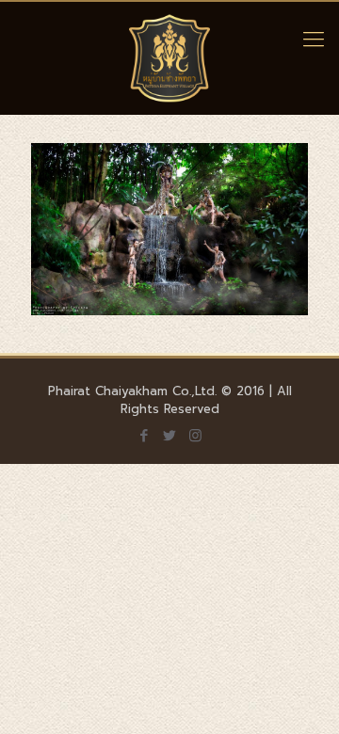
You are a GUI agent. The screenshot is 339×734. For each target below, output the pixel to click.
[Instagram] (195, 435)
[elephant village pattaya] (169, 58)
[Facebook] (144, 435)
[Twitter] (170, 435)
